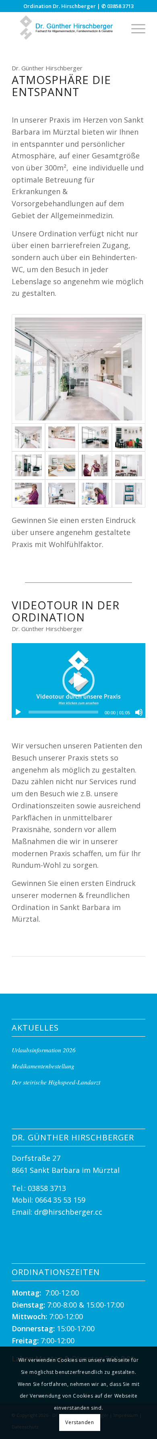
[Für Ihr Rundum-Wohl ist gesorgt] (28, 465)
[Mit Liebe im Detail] (61, 437)
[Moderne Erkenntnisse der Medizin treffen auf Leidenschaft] (28, 494)
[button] (78, 680)
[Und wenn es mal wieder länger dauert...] (128, 494)
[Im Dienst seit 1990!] (61, 465)
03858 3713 (120, 6)
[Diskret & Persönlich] (128, 465)
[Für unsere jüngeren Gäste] (128, 437)
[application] (78, 680)
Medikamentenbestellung (43, 1066)
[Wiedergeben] (18, 712)
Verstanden (79, 1422)
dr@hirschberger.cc (68, 1212)
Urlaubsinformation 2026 (44, 1050)
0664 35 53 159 (60, 1200)
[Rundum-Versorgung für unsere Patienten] (95, 465)
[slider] (63, 712)
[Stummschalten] (139, 712)
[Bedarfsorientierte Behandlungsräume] (61, 494)
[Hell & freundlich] (95, 437)
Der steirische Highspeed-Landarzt (56, 1082)
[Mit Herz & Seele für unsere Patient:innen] (95, 494)
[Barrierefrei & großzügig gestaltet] (78, 368)
